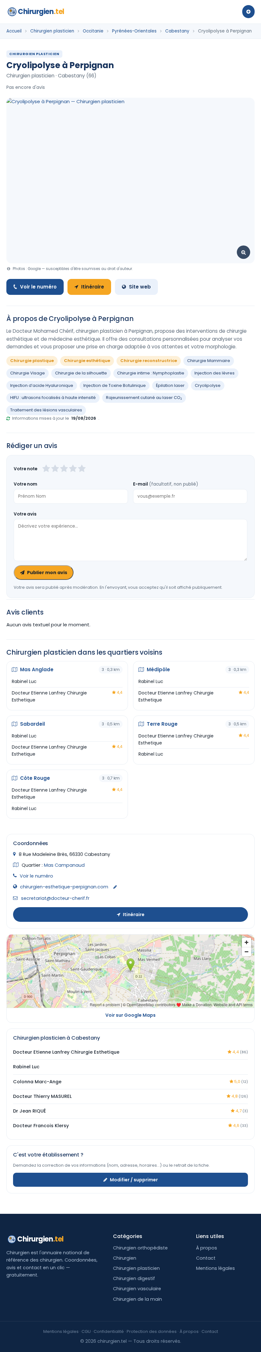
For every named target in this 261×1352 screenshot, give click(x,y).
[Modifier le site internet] (115, 887)
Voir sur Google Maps (130, 1015)
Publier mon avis (47, 572)
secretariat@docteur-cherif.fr (55, 898)
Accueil (14, 31)
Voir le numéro (38, 286)
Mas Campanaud (64, 865)
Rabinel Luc (24, 681)
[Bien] (64, 469)
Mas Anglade (36, 669)
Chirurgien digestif (134, 1278)
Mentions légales (215, 1268)
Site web (140, 286)
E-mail (165, 484)
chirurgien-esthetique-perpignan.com (64, 887)
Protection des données (152, 1331)
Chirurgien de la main (137, 1299)
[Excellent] (82, 469)
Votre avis (25, 514)
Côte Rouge (34, 778)
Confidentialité (109, 1331)
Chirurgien (41, 12)
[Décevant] (46, 469)
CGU (86, 1331)
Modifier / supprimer (134, 1180)
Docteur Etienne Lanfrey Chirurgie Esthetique (49, 696)
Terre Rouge (161, 724)
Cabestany (177, 31)
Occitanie (93, 31)
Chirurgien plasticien (52, 31)
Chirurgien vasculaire (137, 1288)
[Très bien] (73, 469)
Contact (205, 1258)
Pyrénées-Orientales (134, 31)
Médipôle (157, 669)
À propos (206, 1248)
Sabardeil (32, 724)
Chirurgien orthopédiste (140, 1248)
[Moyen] (55, 469)
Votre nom (25, 484)
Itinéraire (92, 286)
